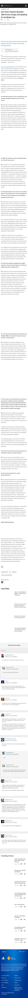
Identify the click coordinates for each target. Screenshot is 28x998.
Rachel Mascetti (9, 49)
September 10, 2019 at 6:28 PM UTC (11, 682)
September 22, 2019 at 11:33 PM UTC (12, 766)
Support (16, 975)
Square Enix (14, 572)
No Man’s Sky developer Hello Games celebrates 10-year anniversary (20, 860)
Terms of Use (17, 978)
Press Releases (4, 982)
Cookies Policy (17, 980)
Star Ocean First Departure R (8, 66)
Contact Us (17, 985)
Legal (2, 985)
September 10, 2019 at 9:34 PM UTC (11, 740)
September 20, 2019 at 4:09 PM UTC (12, 754)
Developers (4, 987)
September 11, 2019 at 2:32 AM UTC (11, 801)
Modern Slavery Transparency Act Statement (18, 989)
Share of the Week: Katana (19, 904)
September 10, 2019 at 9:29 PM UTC (11, 715)
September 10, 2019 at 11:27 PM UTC (11, 781)
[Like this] (24, 864)
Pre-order (4, 517)
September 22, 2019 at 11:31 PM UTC (12, 668)
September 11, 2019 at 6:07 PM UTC (11, 836)
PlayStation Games (4, 572)
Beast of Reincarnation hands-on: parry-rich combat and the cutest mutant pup (20, 894)
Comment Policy (5, 975)
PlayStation (8, 5)
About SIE (3, 978)
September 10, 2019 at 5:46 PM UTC (11, 656)
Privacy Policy (4, 980)
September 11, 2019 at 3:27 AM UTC (11, 822)
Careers (16, 982)
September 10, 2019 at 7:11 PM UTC (11, 699)
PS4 (10, 572)
